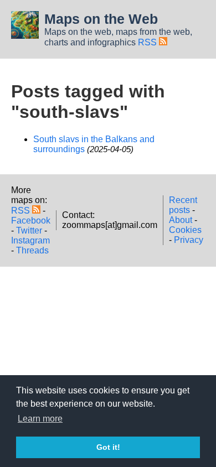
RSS (148, 42)
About (180, 220)
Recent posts (183, 205)
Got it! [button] (108, 447)
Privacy (188, 240)
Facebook (30, 220)
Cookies (185, 230)
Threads (32, 250)
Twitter (29, 230)
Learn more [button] (40, 418)
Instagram (30, 240)
